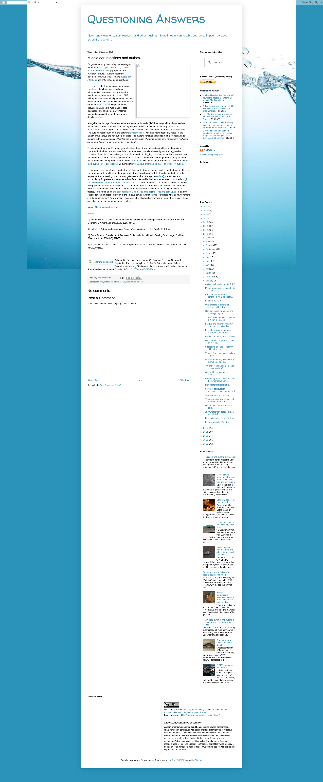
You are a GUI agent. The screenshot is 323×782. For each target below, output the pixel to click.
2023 (205, 214)
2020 (205, 218)
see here (92, 89)
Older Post (184, 380)
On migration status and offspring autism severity (226, 524)
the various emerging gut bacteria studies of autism (158, 164)
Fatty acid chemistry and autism (219, 418)
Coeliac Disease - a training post (226, 501)
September (211, 249)
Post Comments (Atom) (110, 385)
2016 (205, 234)
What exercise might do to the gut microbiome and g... (220, 360)
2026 (205, 206)
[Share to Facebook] (137, 278)
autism (107, 282)
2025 (205, 210)
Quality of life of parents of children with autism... (217, 306)
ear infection (116, 282)
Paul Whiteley (210, 150)
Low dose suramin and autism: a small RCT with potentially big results (218, 622)
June (208, 261)
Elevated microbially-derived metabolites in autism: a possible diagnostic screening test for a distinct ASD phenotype (217, 134)
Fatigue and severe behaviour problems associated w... (219, 325)
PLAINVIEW (177, 760)
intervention (131, 282)
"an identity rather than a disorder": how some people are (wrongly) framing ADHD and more (218, 97)
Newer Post (93, 380)
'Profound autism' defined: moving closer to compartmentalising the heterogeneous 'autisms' (218, 125)
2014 (205, 432)
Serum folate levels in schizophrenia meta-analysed (220, 390)
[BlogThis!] (130, 278)
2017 (205, 230)
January (209, 281)
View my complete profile (211, 154)
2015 (205, 428)
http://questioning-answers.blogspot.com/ (201, 715)
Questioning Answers (146, 19)
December (211, 237)
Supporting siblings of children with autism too (219, 348)
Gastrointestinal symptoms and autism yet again (219, 312)
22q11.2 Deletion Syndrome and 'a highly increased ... (220, 318)
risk (143, 282)
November (211, 241)
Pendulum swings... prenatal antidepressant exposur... (218, 331)
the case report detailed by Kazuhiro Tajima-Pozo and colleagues (144, 191)
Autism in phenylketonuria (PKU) (220, 284)
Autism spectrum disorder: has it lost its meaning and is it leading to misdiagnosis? (219, 108)
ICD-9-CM (105, 104)
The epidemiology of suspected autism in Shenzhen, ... (219, 400)
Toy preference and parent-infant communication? (220, 367)
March (209, 273)
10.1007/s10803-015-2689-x (143, 269)
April (208, 269)
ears (123, 282)
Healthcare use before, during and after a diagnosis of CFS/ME (225, 551)
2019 (205, 222)
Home (139, 380)
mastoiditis (96, 129)
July (208, 257)
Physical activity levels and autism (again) (224, 642)
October (209, 245)
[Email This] (127, 278)
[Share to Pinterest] (140, 278)
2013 (205, 436)
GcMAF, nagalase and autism (225, 666)
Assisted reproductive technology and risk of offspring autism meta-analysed (225, 597)
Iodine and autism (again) (217, 422)
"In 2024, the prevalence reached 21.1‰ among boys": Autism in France (218, 116)
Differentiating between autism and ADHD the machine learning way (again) (226, 478)
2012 (205, 440)
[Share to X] (133, 278)
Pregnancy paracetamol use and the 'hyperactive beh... (220, 379)
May (208, 265)
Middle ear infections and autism (220, 336)
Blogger (198, 760)
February (210, 277)
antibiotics (99, 282)
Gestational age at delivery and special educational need (217, 573)
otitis (138, 282)
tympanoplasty (137, 132)
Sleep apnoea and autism (217, 395)
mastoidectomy (178, 129)
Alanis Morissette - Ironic (107, 207)
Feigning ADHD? (213, 301)
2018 (205, 226)
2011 (205, 444)
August (209, 253)
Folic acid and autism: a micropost (219, 457)
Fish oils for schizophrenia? (217, 385)
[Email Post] (122, 278)
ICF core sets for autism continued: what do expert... (219, 295)
